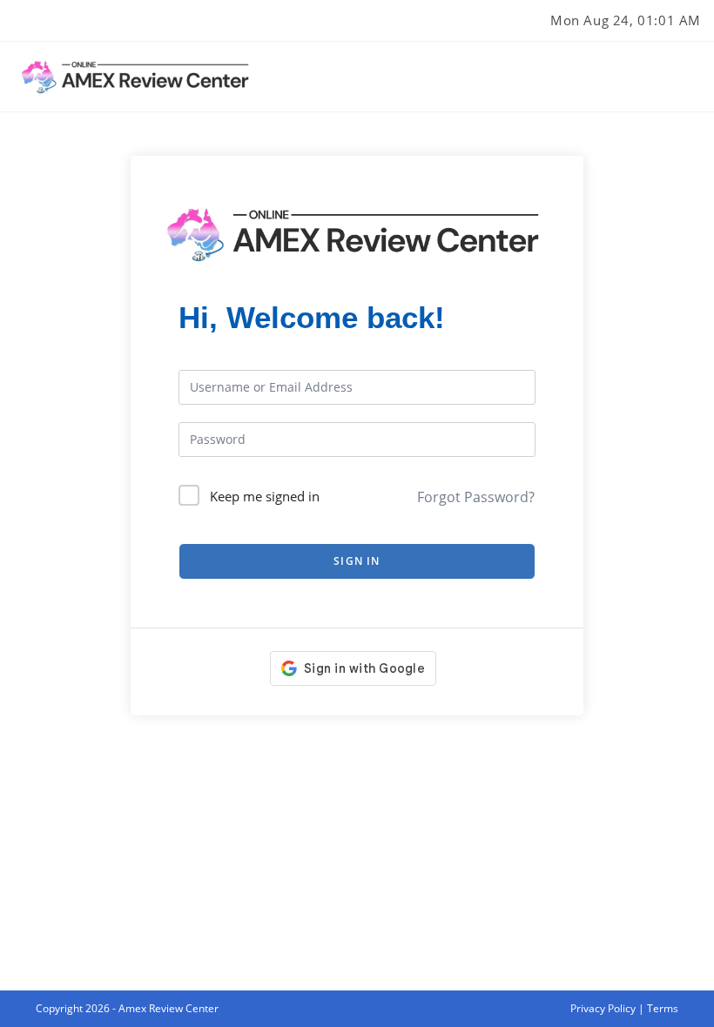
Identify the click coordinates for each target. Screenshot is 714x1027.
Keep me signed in (265, 496)
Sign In (356, 561)
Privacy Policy (603, 1008)
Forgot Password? (476, 497)
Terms (662, 1008)
